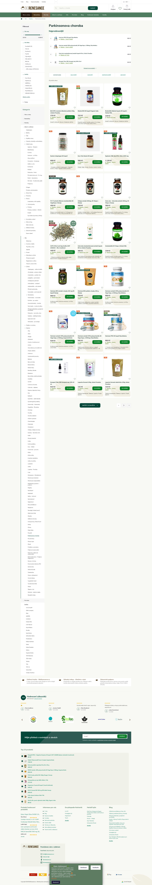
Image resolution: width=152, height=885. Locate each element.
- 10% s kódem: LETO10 (31, 69)
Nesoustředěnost (32, 504)
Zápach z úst (31, 589)
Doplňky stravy (29, 138)
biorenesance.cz (47, 859)
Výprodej (28, 56)
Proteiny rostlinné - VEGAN (34, 210)
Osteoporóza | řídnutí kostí (34, 521)
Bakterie (30, 359)
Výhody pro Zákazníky (49, 825)
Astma (29, 345)
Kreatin (29, 213)
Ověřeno (27, 64)
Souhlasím (96, 867)
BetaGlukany (31, 150)
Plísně (29, 544)
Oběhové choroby (32, 519)
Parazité (30, 533)
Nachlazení (30, 490)
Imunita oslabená (32, 416)
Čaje (27, 135)
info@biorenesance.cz (48, 854)
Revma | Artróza (32, 561)
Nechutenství (31, 499)
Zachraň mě (28, 66)
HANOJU (28, 85)
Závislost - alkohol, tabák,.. (34, 592)
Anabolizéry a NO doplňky (34, 201)
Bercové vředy (31, 362)
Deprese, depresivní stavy (34, 390)
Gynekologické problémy (34, 401)
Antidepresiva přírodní (33, 280)
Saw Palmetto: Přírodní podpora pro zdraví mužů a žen (118, 837)
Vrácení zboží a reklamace (50, 829)
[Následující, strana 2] (124, 405)
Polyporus (30, 183)
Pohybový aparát (30, 258)
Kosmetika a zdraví (30, 219)
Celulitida (30, 379)
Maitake (29, 169)
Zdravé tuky (29, 193)
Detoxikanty (31, 295)
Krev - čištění (31, 447)
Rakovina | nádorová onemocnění (33, 553)
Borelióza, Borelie (32, 370)
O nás (22, 2)
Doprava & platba (35, 2)
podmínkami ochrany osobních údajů (107, 740)
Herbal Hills (28, 88)
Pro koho (26, 600)
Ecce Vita (28, 78)
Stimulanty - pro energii (33, 321)
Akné (29, 334)
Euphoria (28, 80)
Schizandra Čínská (91, 823)
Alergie (29, 336)
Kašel (29, 435)
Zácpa (29, 586)
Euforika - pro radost (33, 300)
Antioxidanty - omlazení (34, 283)
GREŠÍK (27, 83)
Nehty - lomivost (32, 496)
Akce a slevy (27, 114)
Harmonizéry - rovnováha (34, 297)
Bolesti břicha (31, 365)
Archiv (67, 820)
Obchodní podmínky (49, 820)
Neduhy (28, 328)
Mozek (27, 252)
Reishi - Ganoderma (32, 178)
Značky (26, 604)
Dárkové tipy (29, 222)
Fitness (28, 198)
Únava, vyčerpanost (32, 575)
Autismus (30, 353)
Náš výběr (28, 59)
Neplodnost (30, 502)
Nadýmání (30, 493)
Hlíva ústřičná (31, 158)
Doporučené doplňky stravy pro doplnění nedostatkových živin (117, 823)
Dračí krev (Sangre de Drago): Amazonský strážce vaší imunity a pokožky (95, 813)
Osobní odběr (47, 822)
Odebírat (122, 736)
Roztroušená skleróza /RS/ (34, 564)
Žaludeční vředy (31, 595)
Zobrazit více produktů (89, 68)
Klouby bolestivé (32, 438)
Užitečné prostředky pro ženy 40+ (117, 811)
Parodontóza (31, 538)
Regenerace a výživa (31, 261)
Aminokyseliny (31, 204)
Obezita (30, 516)
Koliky (29, 441)
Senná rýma (31, 567)
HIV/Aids (30, 410)
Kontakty (44, 2)
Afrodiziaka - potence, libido (35, 272)
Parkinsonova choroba (33, 536)
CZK (127, 2)
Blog (27, 2)
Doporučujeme (57, 75)
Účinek (28, 266)
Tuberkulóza (31, 572)
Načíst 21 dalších (88, 405)
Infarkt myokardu (32, 418)
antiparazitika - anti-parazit (34, 286)
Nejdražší (90, 75)
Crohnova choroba (32, 384)
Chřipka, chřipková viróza (34, 430)
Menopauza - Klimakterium (34, 475)
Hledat (92, 8)
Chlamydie (30, 424)
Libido (29, 466)
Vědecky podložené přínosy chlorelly (118, 813)
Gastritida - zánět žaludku (34, 399)
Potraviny (28, 196)
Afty (29, 331)
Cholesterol (30, 427)
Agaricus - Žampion (32, 147)
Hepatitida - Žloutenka (33, 407)
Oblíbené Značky (30, 227)
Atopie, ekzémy (31, 350)
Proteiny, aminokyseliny (32, 190)
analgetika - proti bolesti (34, 278)
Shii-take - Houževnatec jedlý (35, 181)
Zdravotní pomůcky (31, 230)
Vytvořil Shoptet (127, 881)
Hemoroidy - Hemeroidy (34, 404)
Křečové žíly (31, 455)
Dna (29, 393)
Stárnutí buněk (31, 569)
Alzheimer (30, 339)
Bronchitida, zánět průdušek (35, 376)
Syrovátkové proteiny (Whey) (35, 215)
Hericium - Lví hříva (32, 155)
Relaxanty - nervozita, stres (34, 313)
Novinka (27, 51)
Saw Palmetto (90, 821)
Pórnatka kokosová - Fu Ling (35, 175)
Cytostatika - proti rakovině (34, 292)
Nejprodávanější (106, 75)
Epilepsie (30, 396)
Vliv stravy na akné (113, 830)
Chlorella (89, 816)
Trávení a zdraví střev (31, 264)
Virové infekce (31, 578)
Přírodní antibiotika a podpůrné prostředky (35, 309)
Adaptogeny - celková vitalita (35, 269)
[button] (129, 720)
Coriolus (30, 152)
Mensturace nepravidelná (34, 481)
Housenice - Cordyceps (33, 161)
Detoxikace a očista (31, 255)
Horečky (30, 413)
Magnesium (68, 816)
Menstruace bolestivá (33, 478)
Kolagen (28, 187)
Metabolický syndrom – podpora (33, 484)
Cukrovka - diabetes (33, 387)
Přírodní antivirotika (32, 289)
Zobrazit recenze (38, 698)
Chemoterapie (31, 421)
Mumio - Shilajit (91, 818)
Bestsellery (27, 118)
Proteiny (30, 207)
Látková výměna (32, 461)
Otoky (29, 524)
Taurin (66, 818)
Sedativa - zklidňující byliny (34, 316)
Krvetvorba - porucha (33, 449)
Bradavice (30, 373)
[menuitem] (26, 14)
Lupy (29, 472)
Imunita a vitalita (30, 244)
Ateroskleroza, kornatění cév (35, 348)
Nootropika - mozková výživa (35, 306)
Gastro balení (29, 233)
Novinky (26, 123)
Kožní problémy (31, 444)
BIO (27, 61)
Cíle (26, 238)
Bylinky (28, 133)
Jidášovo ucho (31, 164)
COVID (29, 382)
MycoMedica (28, 90)
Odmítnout (83, 867)
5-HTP (66, 811)
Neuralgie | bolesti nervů (34, 510)
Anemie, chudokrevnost (33, 342)
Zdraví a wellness (28, 127)
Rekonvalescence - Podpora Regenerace (35, 557)
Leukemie (30, 464)
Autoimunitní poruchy (33, 356)
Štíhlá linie (28, 241)
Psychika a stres (30, 247)
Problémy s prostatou (33, 547)
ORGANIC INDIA (29, 93)
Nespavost (30, 507)
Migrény (30, 488)
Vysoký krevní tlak (32, 583)
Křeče (29, 452)
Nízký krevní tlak (32, 513)
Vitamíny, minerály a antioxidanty (34, 141)
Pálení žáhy (30, 530)
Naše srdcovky (29, 225)
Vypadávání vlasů (32, 581)
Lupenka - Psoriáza (32, 469)
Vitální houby (29, 144)
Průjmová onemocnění (33, 550)
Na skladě (28, 46)
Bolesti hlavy (31, 367)
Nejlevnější (73, 75)
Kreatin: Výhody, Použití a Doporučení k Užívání (119, 820)
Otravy (29, 527)
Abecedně (122, 75)
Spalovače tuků (31, 319)
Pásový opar (31, 541)
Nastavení (56, 882)
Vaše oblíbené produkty (50, 827)
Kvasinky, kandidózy (33, 458)
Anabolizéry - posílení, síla (34, 275)
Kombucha (30, 166)
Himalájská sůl (68, 813)
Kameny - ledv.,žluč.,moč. (34, 432)
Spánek (28, 249)
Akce (27, 49)
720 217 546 (46, 857)
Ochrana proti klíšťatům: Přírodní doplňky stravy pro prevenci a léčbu (118, 827)
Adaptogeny (29, 130)
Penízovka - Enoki (32, 172)
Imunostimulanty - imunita (34, 303)
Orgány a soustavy (30, 325)
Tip (26, 54)
